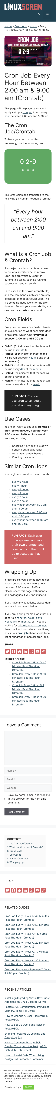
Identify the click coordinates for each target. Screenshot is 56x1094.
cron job (27, 112)
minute (20, 350)
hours (32, 357)
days (39, 617)
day (22, 369)
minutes (21, 617)
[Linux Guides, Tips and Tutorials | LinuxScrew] (23, 6)
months (25, 621)
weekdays (10, 621)
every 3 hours (20, 497)
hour (7, 116)
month (37, 369)
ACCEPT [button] (28, 1087)
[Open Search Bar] (39, 14)
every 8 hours (20, 493)
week (36, 384)
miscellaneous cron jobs (32, 625)
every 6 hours (20, 489)
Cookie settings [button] (12, 1087)
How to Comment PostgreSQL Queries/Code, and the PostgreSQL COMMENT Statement (25, 1046)
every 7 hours (20, 500)
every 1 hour (19, 485)
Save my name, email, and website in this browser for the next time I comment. (29, 798)
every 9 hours (20, 481)
